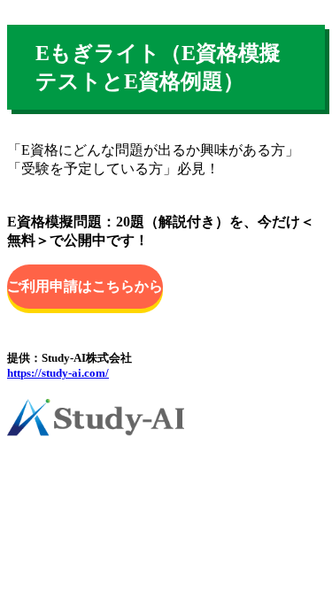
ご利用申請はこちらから (85, 286)
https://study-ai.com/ (58, 372)
